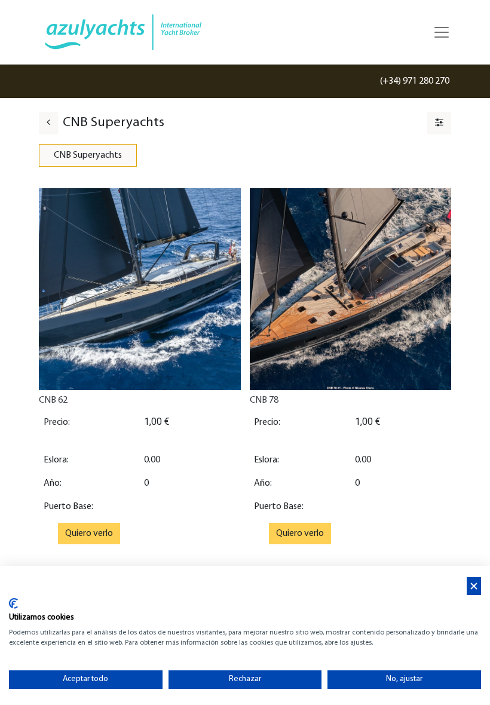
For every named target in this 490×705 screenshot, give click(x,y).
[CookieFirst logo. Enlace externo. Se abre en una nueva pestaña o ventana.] (13, 603)
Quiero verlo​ (89, 533)
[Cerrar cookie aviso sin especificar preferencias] (474, 586)
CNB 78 (264, 400)
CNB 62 (53, 400)
